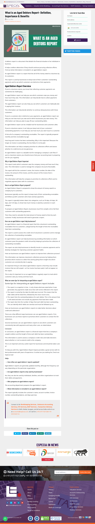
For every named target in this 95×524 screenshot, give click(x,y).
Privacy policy (32, 504)
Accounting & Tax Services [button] (60, 6)
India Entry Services (76, 507)
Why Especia (31, 507)
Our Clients (47, 1)
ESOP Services (32, 407)
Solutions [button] (28, 6)
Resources (88, 1)
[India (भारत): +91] (69, 28)
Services (66, 1)
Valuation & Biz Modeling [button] (42, 6)
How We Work (72, 1)
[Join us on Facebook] (7, 503)
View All (47, 459)
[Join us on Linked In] (18, 503)
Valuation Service (75, 490)
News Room (79, 1)
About (38, 1)
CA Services (73, 501)
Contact (30, 499)
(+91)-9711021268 (43, 412)
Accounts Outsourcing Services (77, 494)
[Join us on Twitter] (11, 503)
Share (18, 433)
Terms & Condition (33, 510)
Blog (84, 1)
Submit (78, 40)
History (42, 1)
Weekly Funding (32, 501)
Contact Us (54, 1)
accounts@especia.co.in (10, 1)
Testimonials (60, 1)
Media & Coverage (55, 507)
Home (29, 490)
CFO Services (22, 407)
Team (50, 493)
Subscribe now (85, 472)
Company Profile (54, 496)
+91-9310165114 (20, 1)
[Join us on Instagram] (15, 503)
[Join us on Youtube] (22, 503)
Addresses (52, 504)
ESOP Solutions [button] (75, 6)
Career (51, 501)
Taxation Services (75, 510)
